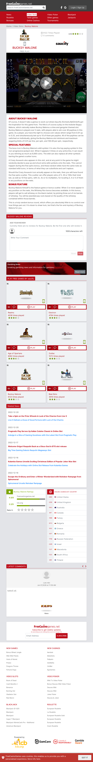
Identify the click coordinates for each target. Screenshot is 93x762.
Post (80, 253)
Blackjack (72, 14)
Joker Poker (51, 694)
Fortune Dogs (11, 670)
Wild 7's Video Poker (54, 680)
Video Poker (52, 14)
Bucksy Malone (14, 394)
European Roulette (54, 709)
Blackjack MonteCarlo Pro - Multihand (20, 722)
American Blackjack (13, 726)
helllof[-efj (11, 591)
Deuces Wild (51, 687)
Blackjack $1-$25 (12, 709)
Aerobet (50, 652)
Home (8, 26)
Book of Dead (11, 680)
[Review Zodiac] (66, 333)
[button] (83, 566)
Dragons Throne (12, 666)
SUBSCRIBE (62, 636)
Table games (32, 17)
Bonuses (10, 20)
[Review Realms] (26, 293)
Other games (52, 17)
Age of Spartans (15, 353)
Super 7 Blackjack (13, 719)
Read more (80, 272)
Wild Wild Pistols (12, 656)
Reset (73, 253)
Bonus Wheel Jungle (13, 652)
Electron (52, 312)
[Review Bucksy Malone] (26, 374)
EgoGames (51, 670)
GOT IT (85, 757)
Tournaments (52, 20)
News (8, 14)
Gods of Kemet (11, 659)
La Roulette (51, 712)
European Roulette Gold (56, 715)
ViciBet (49, 666)
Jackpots (72, 17)
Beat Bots (53, 394)
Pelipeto (50, 659)
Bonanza (9, 687)
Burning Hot (10, 691)
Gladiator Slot (11, 694)
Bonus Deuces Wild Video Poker (59, 684)
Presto (8, 663)
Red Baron (10, 698)
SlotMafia (50, 663)
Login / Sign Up (77, 7)
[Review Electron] (66, 293)
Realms (11, 312)
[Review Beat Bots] (66, 374)
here (38, 759)
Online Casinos (33, 20)
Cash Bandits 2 (11, 684)
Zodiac (52, 353)
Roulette (10, 17)
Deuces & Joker (53, 698)
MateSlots (51, 656)
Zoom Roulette (52, 726)
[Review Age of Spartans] (26, 333)
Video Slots (32, 14)
